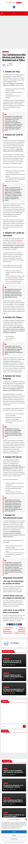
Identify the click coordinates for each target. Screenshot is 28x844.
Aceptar (14, 831)
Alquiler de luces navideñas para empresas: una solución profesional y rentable (13, 772)
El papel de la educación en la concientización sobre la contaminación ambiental (13, 786)
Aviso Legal (22, 842)
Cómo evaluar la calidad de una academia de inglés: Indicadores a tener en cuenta (13, 816)
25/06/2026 (6, 774)
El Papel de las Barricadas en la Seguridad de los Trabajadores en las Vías (19, 630)
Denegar (14, 835)
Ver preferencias (14, 838)
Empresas (5, 768)
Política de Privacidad (15, 842)
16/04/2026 (6, 789)
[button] (26, 819)
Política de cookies (7, 842)
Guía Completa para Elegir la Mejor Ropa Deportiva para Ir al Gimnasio (13, 801)
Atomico (10, 63)
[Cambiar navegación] (14, 13)
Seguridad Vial (5, 51)
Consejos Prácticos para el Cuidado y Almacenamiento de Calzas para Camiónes (13, 676)
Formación (6, 783)
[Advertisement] (14, 30)
